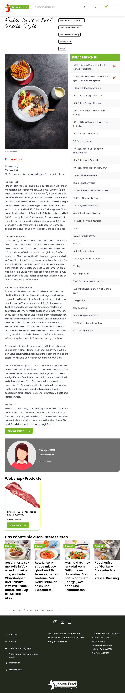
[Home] (6, 610)
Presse (12, 641)
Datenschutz (15, 669)
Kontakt (13, 634)
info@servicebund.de (102, 645)
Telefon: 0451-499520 (102, 649)
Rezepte (17, 610)
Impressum (14, 662)
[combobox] (61, 7)
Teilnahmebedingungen (20, 648)
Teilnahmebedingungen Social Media (23, 656)
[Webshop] (106, 7)
